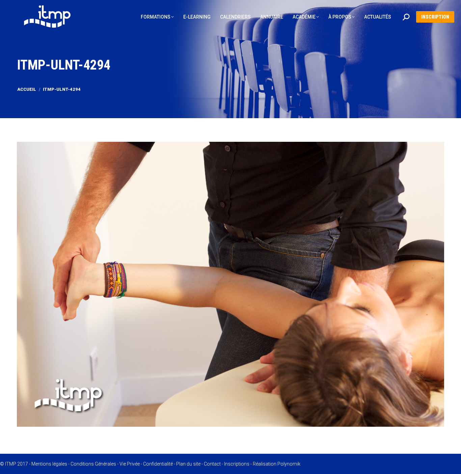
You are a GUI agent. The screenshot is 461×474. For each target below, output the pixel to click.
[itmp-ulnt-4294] (230, 284)
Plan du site (188, 464)
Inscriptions (236, 464)
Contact (212, 464)
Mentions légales (49, 464)
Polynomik (288, 464)
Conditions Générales (93, 464)
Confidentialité (158, 464)
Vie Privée (129, 464)
